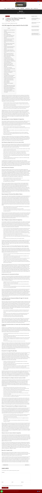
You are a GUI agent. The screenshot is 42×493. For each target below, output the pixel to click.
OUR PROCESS (27, 8)
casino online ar (7, 16)
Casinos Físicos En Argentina (8, 67)
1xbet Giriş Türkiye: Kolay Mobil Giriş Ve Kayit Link (36, 22)
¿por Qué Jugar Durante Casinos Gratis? (9, 85)
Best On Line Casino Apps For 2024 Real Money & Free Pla (35, 26)
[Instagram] (39, 1)
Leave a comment (13, 21)
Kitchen (17, 8)
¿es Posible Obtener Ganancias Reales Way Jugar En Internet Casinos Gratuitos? (9, 44)
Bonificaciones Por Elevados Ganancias (9, 86)
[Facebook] (38, 1)
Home (5, 8)
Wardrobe (22, 8)
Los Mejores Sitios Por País (8, 57)
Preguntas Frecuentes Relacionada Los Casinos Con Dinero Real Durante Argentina (9, 47)
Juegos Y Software (6, 74)
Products (13, 8)
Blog (31, 8)
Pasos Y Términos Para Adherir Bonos (9, 35)
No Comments (37, 20)
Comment (3, 472)
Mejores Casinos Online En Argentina (9, 55)
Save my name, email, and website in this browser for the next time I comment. (13, 485)
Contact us (36, 8)
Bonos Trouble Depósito (7, 34)
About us (8, 8)
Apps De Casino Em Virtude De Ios (8, 87)
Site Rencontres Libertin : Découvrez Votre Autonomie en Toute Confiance (36, 19)
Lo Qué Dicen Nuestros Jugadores (8, 58)
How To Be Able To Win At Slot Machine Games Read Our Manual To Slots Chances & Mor (36, 34)
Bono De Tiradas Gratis (7, 56)
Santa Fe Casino (6, 73)
